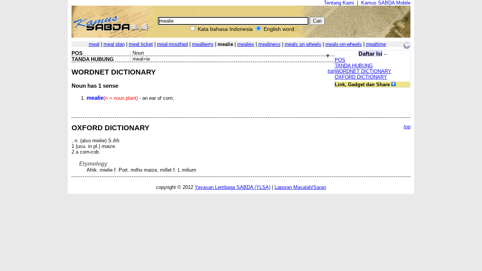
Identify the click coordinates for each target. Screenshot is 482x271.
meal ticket (141, 44)
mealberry (203, 44)
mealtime (376, 44)
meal (94, 44)
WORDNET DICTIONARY (363, 71)
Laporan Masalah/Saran (300, 187)
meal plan (114, 44)
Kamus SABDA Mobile (385, 3)
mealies (245, 44)
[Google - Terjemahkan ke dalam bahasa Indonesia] (406, 47)
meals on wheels (303, 44)
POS (340, 60)
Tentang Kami (339, 3)
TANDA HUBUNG (354, 66)
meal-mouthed (172, 44)
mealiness (269, 44)
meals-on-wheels (343, 44)
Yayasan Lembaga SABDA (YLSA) (232, 187)
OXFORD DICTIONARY (361, 77)
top (331, 71)
